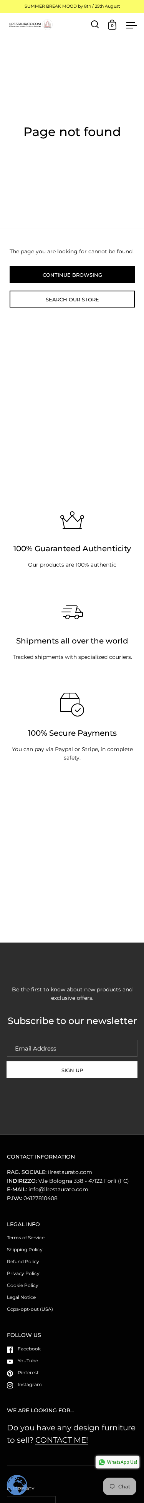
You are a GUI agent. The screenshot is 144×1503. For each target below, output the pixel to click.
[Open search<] (95, 24)
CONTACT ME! (61, 1440)
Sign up (72, 1070)
